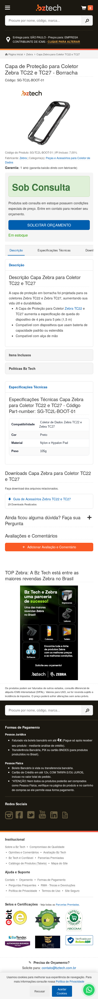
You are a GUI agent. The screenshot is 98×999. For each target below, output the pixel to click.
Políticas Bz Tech (22, 368)
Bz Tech (48, 8)
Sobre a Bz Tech (15, 847)
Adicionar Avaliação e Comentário (51, 547)
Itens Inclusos (20, 355)
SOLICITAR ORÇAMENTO (49, 225)
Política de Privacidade (23, 890)
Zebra (29, 54)
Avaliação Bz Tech (54, 852)
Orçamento (26, 880)
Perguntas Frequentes (22, 885)
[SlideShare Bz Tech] (66, 817)
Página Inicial (15, 54)
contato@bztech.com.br (59, 967)
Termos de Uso (51, 890)
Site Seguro (72, 890)
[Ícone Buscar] (87, 20)
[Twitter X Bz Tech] (31, 817)
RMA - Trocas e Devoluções (58, 885)
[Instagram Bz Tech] (9, 817)
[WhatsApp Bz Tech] (89, 990)
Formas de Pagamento (51, 880)
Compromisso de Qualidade (47, 847)
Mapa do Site (59, 863)
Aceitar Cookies (62, 991)
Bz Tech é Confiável (21, 858)
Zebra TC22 (73, 308)
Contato (10, 880)
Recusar (39, 991)
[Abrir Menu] (10, 7)
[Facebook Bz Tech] (20, 817)
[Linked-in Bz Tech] (54, 817)
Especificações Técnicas (54, 250)
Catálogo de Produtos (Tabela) (28, 863)
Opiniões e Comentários (24, 852)
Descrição (16, 250)
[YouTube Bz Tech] (43, 817)
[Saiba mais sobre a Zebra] (49, 633)
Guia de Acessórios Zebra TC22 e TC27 (41, 499)
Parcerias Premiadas (51, 858)
